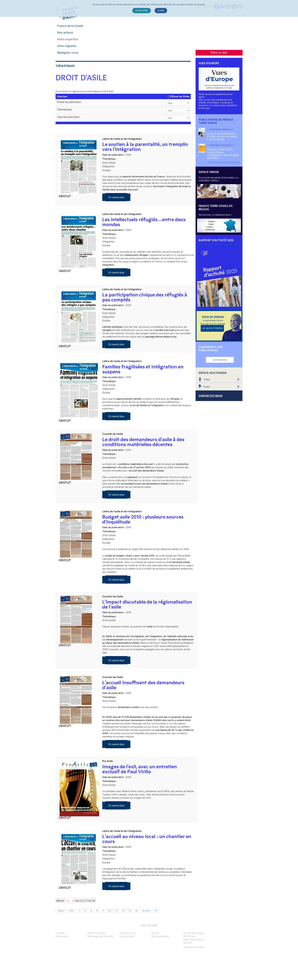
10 (97, 910)
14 (123, 910)
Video (206, 379)
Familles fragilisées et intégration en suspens (142, 369)
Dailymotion (62, 936)
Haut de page (149, 925)
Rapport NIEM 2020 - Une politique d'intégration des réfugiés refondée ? (223, 153)
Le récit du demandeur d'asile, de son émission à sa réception (222, 136)
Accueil (155, 933)
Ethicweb (108, 936)
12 (110, 910)
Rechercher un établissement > (215, 214)
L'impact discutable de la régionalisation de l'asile (147, 604)
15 (130, 910)
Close (161, 10)
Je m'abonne (220, 359)
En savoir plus (116, 197)
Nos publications (160, 936)
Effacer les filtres (180, 96)
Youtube (60, 933)
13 (116, 910)
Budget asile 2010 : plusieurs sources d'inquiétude (142, 519)
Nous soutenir (126, 936)
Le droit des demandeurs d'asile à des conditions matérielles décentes (143, 441)
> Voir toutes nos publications (223, 162)
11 (103, 910)
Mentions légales (96, 933)
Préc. (72, 910)
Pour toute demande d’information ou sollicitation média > (219, 179)
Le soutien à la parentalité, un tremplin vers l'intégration (145, 146)
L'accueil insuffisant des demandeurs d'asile (143, 685)
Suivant (146, 910)
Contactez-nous (128, 933)
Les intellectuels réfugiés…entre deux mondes (144, 222)
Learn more (141, 10)
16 (136, 910)
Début (61, 910)
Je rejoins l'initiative (212, 328)
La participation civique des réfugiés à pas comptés (144, 297)
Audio (206, 386)
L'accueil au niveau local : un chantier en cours (146, 838)
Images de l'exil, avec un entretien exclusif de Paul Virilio (139, 769)
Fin (156, 910)
